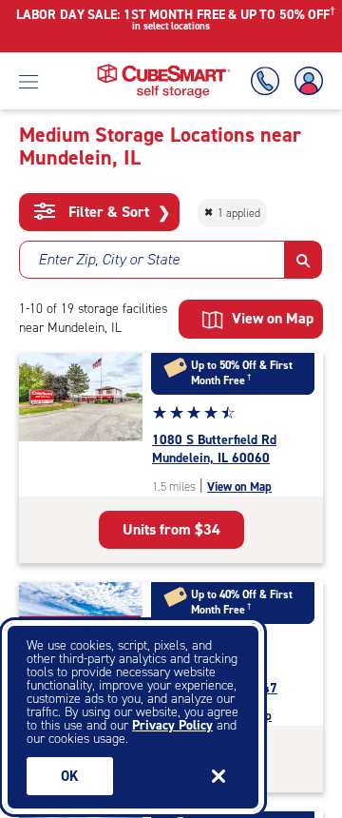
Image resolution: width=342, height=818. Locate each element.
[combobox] (152, 260)
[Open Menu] (28, 81)
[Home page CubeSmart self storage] (164, 69)
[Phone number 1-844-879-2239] (269, 81)
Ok (70, 776)
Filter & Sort (117, 212)
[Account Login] (305, 81)
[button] (303, 260)
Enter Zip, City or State (109, 259)
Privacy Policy (172, 725)
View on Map (239, 486)
